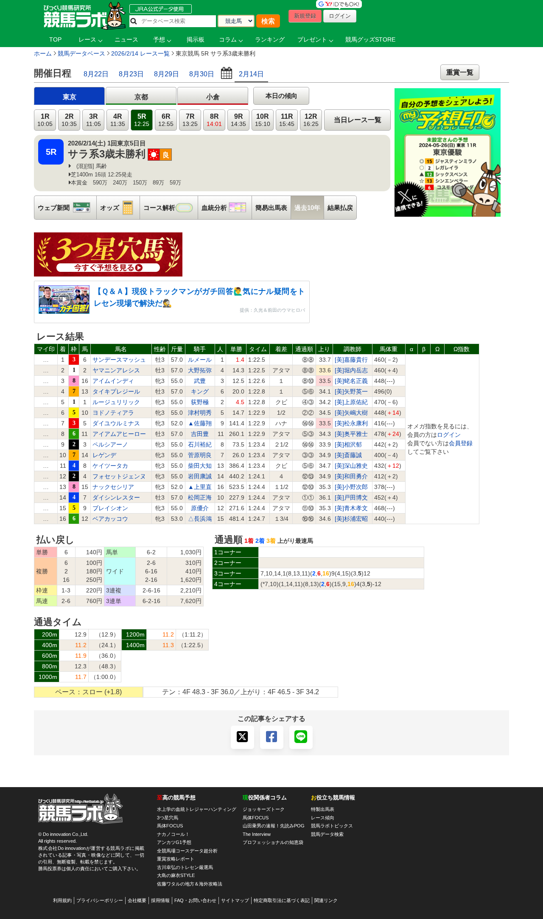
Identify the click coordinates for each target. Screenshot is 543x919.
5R (141, 120)
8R (214, 120)
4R (117, 120)
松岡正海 (200, 497)
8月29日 (166, 74)
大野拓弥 (200, 370)
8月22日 (96, 74)
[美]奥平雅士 (351, 433)
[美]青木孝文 (351, 508)
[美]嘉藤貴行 (351, 359)
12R (311, 120)
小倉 (213, 97)
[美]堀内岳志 (351, 370)
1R (45, 120)
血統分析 (227, 207)
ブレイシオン (110, 508)
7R (190, 120)
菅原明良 (200, 455)
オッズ (120, 207)
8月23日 (131, 74)
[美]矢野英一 (351, 391)
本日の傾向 (281, 95)
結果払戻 (340, 207)
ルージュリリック (116, 402)
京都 (141, 97)
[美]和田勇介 (351, 476)
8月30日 (201, 74)
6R (166, 120)
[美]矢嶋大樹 (351, 412)
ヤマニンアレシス (116, 370)
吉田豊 (200, 433)
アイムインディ (113, 380)
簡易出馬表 (271, 207)
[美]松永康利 (351, 423)
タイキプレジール (116, 391)
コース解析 (170, 207)
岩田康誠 (200, 476)
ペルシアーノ (110, 444)
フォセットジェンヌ (119, 476)
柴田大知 (200, 465)
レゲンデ (104, 455)
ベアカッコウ (110, 518)
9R (238, 120)
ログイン (449, 434)
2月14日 (251, 74)
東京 (69, 97)
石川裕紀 (200, 444)
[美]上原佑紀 (351, 402)
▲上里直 (200, 486)
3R (93, 120)
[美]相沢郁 (348, 444)
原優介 (200, 508)
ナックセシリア (113, 486)
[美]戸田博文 (351, 497)
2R (69, 120)
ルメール (200, 359)
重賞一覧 (459, 72)
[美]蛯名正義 (351, 380)
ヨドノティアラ (113, 412)
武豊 (200, 380)
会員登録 (461, 443)
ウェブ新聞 (67, 207)
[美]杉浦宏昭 (351, 518)
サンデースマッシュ (119, 359)
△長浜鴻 (200, 518)
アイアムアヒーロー (119, 433)
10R (262, 120)
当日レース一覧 (357, 119)
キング (200, 391)
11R (286, 120)
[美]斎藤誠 (348, 455)
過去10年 (307, 207)
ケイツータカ (110, 465)
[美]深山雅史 (351, 465)
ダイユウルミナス (116, 423)
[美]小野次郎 (351, 486)
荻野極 (200, 402)
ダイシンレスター (116, 497)
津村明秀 (200, 412)
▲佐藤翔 (200, 423)
